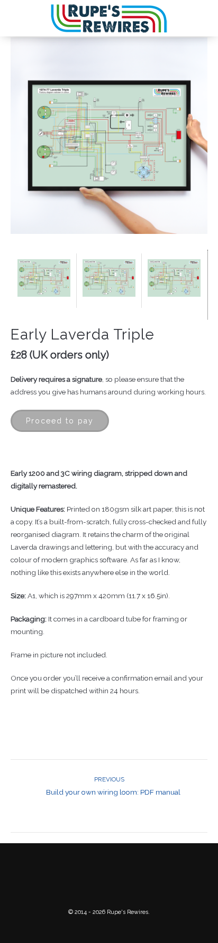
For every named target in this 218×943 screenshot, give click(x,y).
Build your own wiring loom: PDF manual (113, 786)
